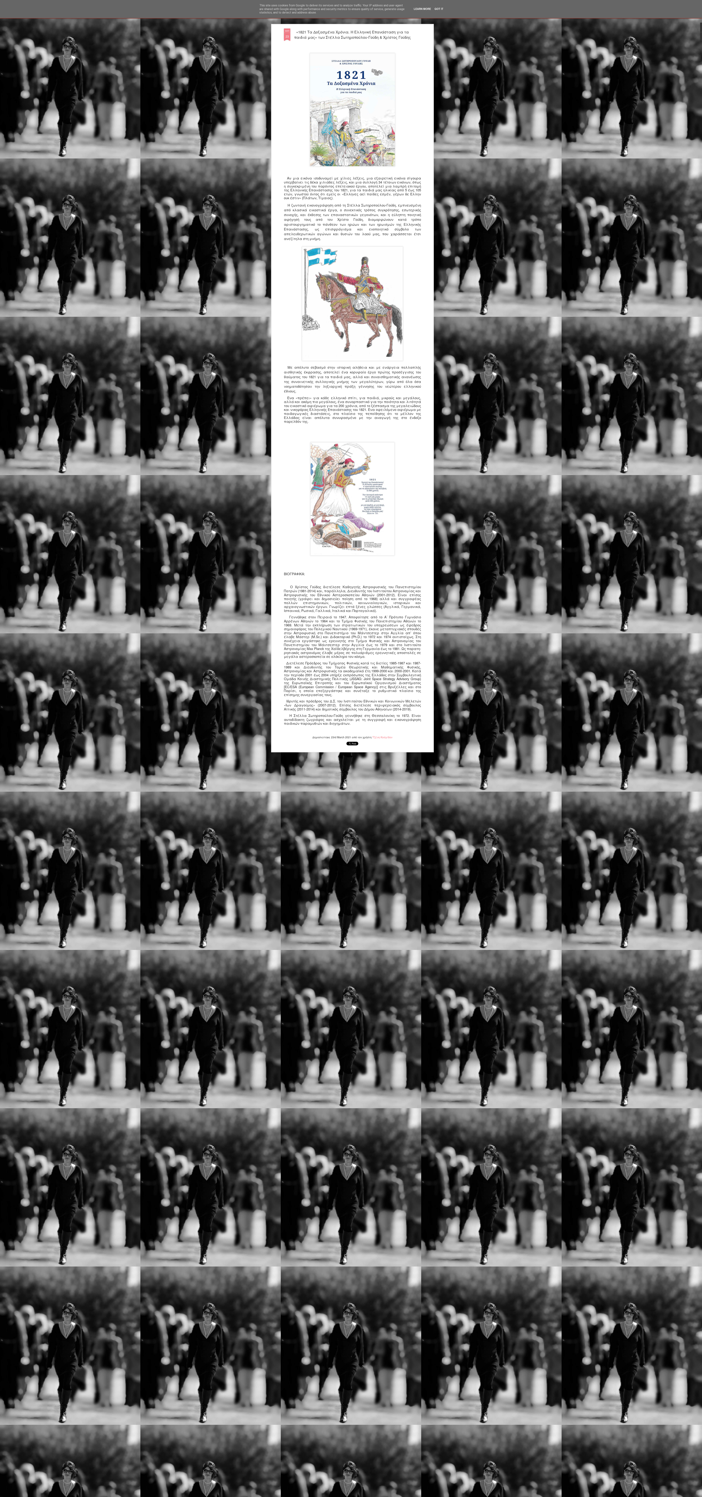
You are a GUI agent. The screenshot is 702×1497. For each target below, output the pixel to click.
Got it (439, 9)
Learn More (422, 9)
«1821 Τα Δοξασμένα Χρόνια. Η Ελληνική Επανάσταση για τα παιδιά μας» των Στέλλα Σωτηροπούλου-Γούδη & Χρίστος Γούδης (352, 34)
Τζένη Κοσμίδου (382, 737)
